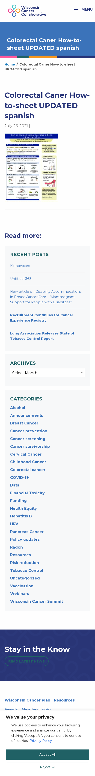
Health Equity (23, 508)
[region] (47, 743)
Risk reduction (24, 563)
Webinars (19, 593)
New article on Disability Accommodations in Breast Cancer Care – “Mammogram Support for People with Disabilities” (45, 297)
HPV (14, 524)
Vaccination (21, 586)
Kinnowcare (20, 266)
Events (11, 709)
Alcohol (17, 408)
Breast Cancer (24, 423)
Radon (16, 547)
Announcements (26, 415)
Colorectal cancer (27, 470)
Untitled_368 (21, 279)
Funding (18, 500)
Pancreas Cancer (27, 532)
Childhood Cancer (28, 462)
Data (14, 485)
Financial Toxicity (27, 493)
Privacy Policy (41, 741)
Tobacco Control (26, 570)
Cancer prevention (28, 431)
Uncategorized (25, 578)
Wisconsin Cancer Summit (36, 601)
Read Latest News (26, 661)
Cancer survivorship (30, 446)
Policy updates (25, 539)
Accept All (47, 754)
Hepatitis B (21, 516)
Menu (86, 9)
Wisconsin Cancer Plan (27, 700)
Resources (20, 555)
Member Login (36, 709)
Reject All (47, 767)
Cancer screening (27, 439)
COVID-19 (19, 477)
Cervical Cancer (26, 454)
